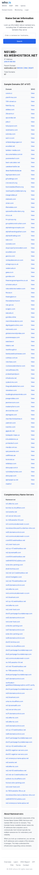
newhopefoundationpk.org (16, 191)
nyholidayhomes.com (14, 472)
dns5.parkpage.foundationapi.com (18, 654)
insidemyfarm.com (13, 407)
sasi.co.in (9, 240)
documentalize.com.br (14, 154)
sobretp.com (10, 134)
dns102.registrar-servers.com (17, 750)
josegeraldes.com (12, 398)
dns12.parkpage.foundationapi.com (19, 650)
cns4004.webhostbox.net (15, 557)
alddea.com (10, 110)
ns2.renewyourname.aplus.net (17, 803)
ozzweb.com (10, 244)
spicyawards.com (12, 451)
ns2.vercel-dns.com (13, 709)
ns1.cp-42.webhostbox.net (16, 601)
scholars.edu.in (11, 284)
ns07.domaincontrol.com (15, 630)
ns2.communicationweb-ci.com (17, 658)
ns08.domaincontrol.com (15, 638)
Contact (26, 865)
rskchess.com (11, 362)
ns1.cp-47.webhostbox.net (16, 730)
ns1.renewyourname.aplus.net (17, 758)
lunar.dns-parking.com (14, 565)
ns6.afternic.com (12, 766)
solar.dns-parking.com (14, 634)
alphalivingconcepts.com (15, 228)
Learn (16, 862)
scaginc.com (10, 309)
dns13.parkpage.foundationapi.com (19, 742)
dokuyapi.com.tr (12, 468)
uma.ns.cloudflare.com (14, 701)
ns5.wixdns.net (11, 762)
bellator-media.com (13, 150)
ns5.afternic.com (12, 722)
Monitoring (18, 10)
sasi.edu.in (9, 313)
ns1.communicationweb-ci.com (17, 524)
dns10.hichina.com (13, 642)
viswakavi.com (11, 390)
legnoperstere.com (13, 175)
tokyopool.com (11, 126)
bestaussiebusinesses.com (16, 354)
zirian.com (10, 203)
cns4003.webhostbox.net (15, 540)
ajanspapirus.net (12, 480)
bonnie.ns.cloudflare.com (15, 508)
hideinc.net (10, 346)
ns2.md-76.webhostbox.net (16, 581)
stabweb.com (11, 199)
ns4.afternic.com (12, 605)
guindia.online (11, 317)
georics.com (10, 256)
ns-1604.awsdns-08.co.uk (15, 791)
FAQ (11, 865)
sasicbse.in (10, 341)
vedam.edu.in (11, 268)
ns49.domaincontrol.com (15, 585)
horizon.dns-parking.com (15, 783)
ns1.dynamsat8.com (13, 705)
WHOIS (4, 6)
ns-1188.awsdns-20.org (14, 670)
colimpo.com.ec (12, 358)
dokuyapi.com (11, 476)
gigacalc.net (10, 431)
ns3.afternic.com (12, 589)
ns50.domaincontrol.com (15, 532)
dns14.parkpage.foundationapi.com (19, 689)
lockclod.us (10, 459)
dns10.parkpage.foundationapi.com (19, 614)
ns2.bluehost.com (12, 697)
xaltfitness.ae (11, 455)
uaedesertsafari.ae (13, 166)
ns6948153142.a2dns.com (15, 561)
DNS (16, 6)
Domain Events (7, 10)
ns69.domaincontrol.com (15, 734)
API (33, 862)
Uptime (23, 6)
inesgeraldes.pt (11, 195)
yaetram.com (11, 423)
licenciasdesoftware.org (15, 187)
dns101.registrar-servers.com (17, 754)
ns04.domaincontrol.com (15, 693)
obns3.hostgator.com (14, 577)
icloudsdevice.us (12, 439)
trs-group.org (11, 219)
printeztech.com (12, 443)
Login (27, 10)
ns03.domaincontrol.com (15, 726)
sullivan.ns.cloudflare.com (15, 779)
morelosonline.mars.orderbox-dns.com (20, 795)
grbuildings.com (12, 179)
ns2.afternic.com (12, 718)
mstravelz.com (11, 329)
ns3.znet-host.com (13, 787)
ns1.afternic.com (12, 504)
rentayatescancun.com (14, 260)
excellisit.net (10, 146)
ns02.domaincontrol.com (15, 618)
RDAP (11, 6)
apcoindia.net (11, 118)
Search (19, 41)
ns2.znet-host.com (13, 609)
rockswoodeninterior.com (15, 366)
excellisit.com (11, 252)
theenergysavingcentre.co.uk (17, 280)
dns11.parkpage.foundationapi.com (19, 738)
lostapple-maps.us (13, 435)
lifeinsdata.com (11, 207)
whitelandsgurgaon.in (14, 142)
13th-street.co (11, 101)
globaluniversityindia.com (15, 333)
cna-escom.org (11, 183)
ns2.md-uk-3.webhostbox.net (17, 573)
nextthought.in (11, 350)
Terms (18, 865)
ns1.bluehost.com (12, 597)
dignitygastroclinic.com (14, 325)
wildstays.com (11, 463)
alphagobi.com (11, 415)
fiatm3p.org (10, 105)
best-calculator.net (13, 162)
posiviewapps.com (13, 337)
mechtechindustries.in (14, 419)
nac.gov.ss (10, 305)
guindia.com (10, 276)
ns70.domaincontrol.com (15, 714)
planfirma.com (11, 97)
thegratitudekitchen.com (15, 386)
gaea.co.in (9, 272)
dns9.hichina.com (12, 569)
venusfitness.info (12, 370)
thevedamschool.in (13, 301)
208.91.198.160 (9, 62)
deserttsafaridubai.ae (13, 171)
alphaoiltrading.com (13, 236)
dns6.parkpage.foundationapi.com (18, 675)
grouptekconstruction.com (16, 223)
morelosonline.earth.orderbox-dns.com (21, 528)
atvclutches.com (12, 411)
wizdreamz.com (12, 130)
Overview (7, 862)
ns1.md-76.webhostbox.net (16, 666)
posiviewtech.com (12, 158)
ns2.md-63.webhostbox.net (16, 771)
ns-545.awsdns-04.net (14, 662)
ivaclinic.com (10, 427)
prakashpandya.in (12, 374)
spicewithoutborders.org (15, 211)
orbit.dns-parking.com (14, 626)
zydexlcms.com (11, 382)
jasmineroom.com (12, 402)
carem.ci (9, 93)
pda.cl (8, 122)
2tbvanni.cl (10, 114)
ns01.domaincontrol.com (15, 679)
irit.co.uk (9, 215)
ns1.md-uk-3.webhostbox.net (17, 775)
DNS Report (25, 862)
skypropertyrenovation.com (16, 248)
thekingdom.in (11, 297)
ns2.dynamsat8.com (13, 552)
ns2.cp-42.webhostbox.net (16, 746)
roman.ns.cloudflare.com (15, 646)
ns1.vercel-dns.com (13, 516)
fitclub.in (9, 293)
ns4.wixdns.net (11, 512)
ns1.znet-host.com (13, 544)
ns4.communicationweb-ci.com (17, 593)
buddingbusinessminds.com (16, 394)
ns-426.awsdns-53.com (14, 520)
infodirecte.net (11, 378)
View (32, 93)
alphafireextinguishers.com (16, 232)
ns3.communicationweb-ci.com (17, 536)
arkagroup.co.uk (12, 264)
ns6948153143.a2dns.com (15, 799)
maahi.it (8, 484)
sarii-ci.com (10, 138)
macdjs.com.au (11, 447)
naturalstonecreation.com (15, 289)
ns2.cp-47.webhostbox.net (16, 548)
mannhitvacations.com (14, 321)
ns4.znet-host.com (13, 622)
